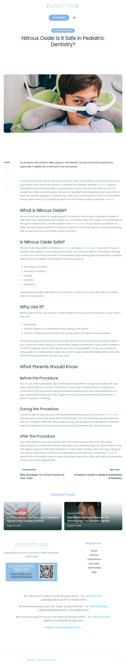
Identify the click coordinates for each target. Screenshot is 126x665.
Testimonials (94, 567)
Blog (94, 572)
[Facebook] (6, 168)
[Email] (6, 188)
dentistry (102, 184)
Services (94, 555)
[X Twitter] (6, 175)
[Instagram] (122, 660)
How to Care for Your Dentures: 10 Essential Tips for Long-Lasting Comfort (33, 519)
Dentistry (66, 248)
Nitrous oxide (79, 223)
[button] (59, 18)
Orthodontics (94, 559)
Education (94, 563)
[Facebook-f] (117, 660)
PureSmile (112, 452)
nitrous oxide (89, 248)
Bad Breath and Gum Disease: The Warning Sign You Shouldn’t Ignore (88, 519)
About (94, 550)
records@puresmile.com (68, 627)
